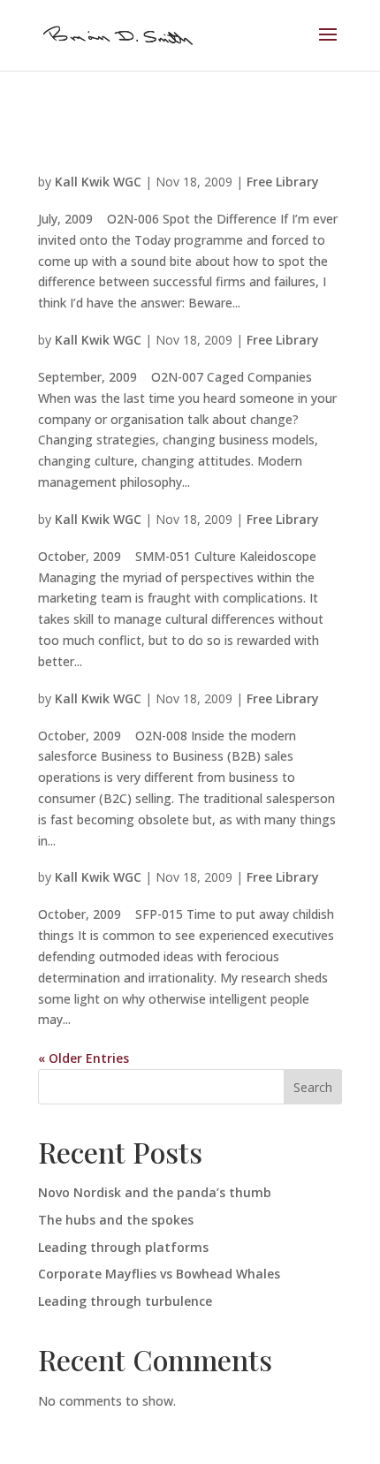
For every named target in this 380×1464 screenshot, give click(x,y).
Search (312, 1087)
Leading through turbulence (125, 1301)
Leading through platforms (123, 1247)
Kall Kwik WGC (98, 181)
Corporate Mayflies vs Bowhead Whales (159, 1273)
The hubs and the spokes (116, 1219)
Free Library (283, 181)
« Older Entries (83, 1058)
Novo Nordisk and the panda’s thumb (154, 1192)
